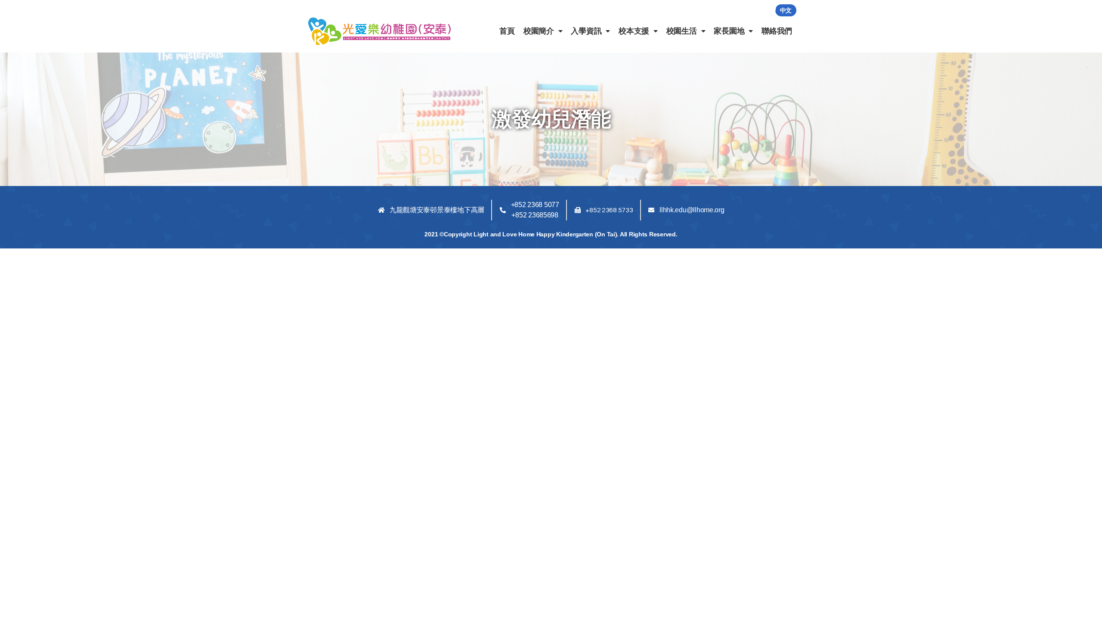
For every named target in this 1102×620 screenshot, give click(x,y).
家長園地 (729, 31)
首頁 (506, 31)
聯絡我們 (776, 31)
